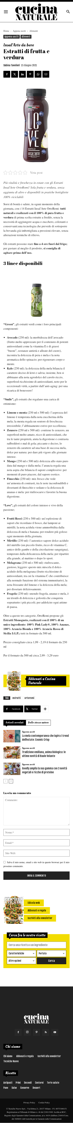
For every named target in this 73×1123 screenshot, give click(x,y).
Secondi (28, 1082)
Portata (43, 953)
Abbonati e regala (25, 1056)
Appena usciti (19, 30)
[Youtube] (54, 1032)
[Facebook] (18, 1032)
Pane (5, 1087)
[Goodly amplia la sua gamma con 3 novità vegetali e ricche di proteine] (11, 769)
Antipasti (7, 1082)
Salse (14, 1087)
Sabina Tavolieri (11, 65)
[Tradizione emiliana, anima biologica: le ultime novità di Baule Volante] (11, 752)
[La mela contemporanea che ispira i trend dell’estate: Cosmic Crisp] (11, 736)
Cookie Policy (44, 1102)
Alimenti (33, 30)
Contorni (39, 1082)
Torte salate (53, 1082)
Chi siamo (7, 1056)
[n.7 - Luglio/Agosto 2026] (14, 681)
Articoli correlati (15, 722)
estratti (16, 698)
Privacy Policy (29, 1102)
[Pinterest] (36, 1032)
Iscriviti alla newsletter (49, 1056)
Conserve (24, 1087)
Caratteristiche (16, 953)
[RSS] (45, 1032)
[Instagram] (27, 1032)
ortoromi (29, 698)
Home (6, 30)
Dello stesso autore (38, 722)
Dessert (36, 1087)
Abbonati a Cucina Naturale (41, 680)
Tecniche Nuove (11, 1061)
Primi (18, 1082)
